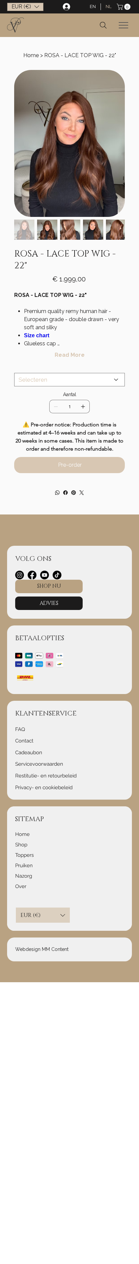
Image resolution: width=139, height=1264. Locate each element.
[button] (124, 7)
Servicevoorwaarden (39, 764)
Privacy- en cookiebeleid (44, 787)
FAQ (20, 729)
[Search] (103, 25)
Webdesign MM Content (41, 949)
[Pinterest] (73, 492)
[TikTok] (57, 575)
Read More (70, 355)
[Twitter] (81, 492)
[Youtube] (44, 575)
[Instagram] (19, 575)
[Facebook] (65, 492)
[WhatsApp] (57, 492)
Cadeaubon (28, 753)
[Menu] (123, 25)
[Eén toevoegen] (83, 406)
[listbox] (25, 7)
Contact (24, 741)
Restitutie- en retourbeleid (46, 776)
